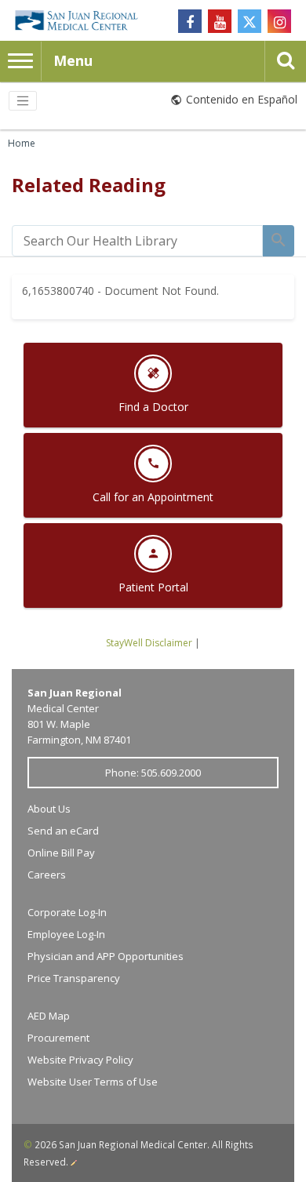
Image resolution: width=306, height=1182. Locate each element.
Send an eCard (63, 831)
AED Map (48, 1016)
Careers (46, 874)
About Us (49, 809)
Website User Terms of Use (92, 1082)
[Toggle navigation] (23, 101)
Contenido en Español (241, 99)
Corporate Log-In (67, 912)
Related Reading (89, 185)
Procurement (58, 1038)
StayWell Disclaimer (149, 642)
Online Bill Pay (61, 853)
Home (21, 143)
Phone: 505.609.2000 (153, 773)
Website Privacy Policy (80, 1060)
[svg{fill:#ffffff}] (249, 21)
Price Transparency (73, 978)
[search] (137, 240)
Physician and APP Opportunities (105, 956)
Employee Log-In (66, 934)
